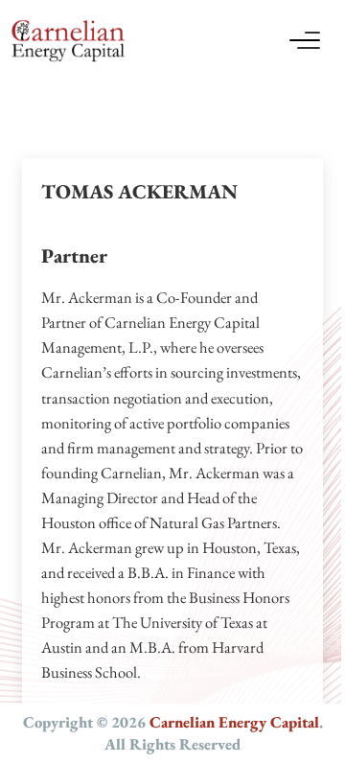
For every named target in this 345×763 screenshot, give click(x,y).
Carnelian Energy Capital (234, 721)
